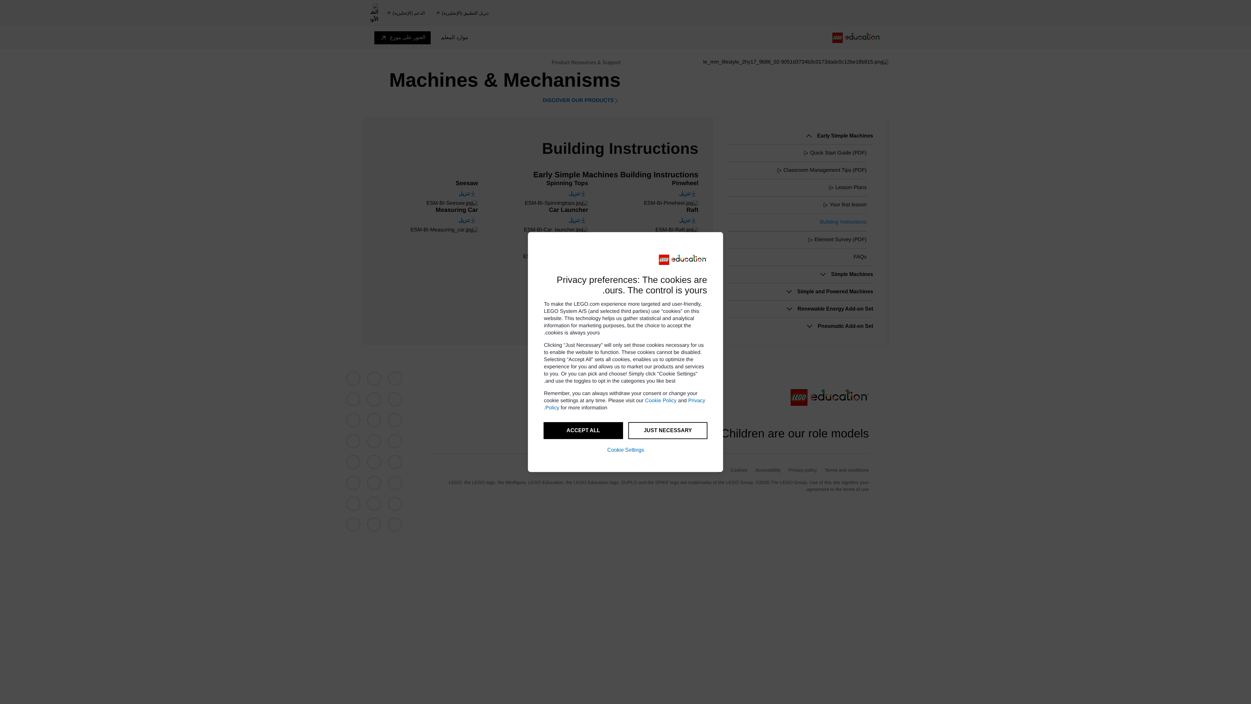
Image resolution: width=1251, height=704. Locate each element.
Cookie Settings (625, 450)
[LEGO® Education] (683, 260)
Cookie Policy (661, 400)
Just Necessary (668, 430)
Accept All (583, 430)
